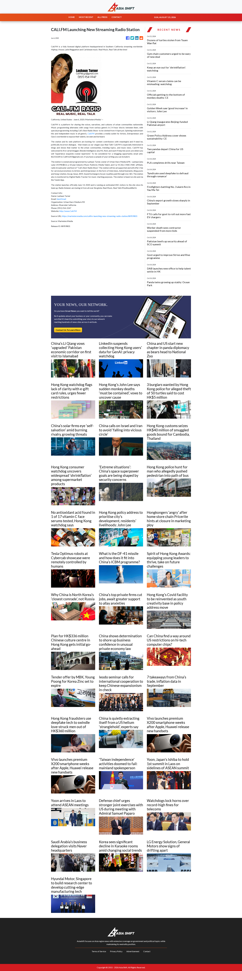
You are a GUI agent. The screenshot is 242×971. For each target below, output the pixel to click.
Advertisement (132, 951)
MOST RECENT (86, 17)
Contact (146, 951)
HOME (71, 17)
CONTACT (117, 17)
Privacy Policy (116, 951)
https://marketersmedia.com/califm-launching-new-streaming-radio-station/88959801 (99, 216)
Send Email (61, 199)
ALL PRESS (102, 17)
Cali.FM (91, 133)
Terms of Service (99, 951)
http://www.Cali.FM (68, 211)
